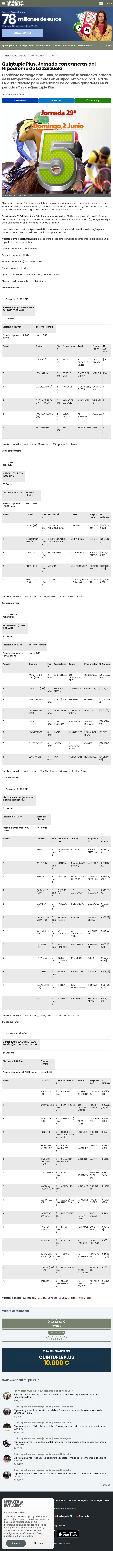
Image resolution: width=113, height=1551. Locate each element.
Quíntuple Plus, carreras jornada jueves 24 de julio (43, 1438)
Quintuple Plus (37, 55)
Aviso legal (96, 1500)
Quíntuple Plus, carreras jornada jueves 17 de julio (42, 1454)
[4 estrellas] (61, 1338)
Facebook (21, 100)
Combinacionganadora (14, 55)
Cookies (71, 1500)
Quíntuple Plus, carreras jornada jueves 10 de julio (42, 1470)
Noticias (52, 55)
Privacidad (59, 1500)
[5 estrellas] (65, 1338)
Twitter (57, 100)
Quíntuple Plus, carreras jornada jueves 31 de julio (42, 1422)
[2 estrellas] (52, 1338)
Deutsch (84, 1516)
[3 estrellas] (56, 1338)
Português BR (64, 1516)
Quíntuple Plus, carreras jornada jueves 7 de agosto (43, 1406)
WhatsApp (93, 100)
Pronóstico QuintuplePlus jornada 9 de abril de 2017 (43, 1390)
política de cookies (23, 1536)
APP (106, 1500)
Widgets (83, 1500)
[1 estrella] (48, 1338)
